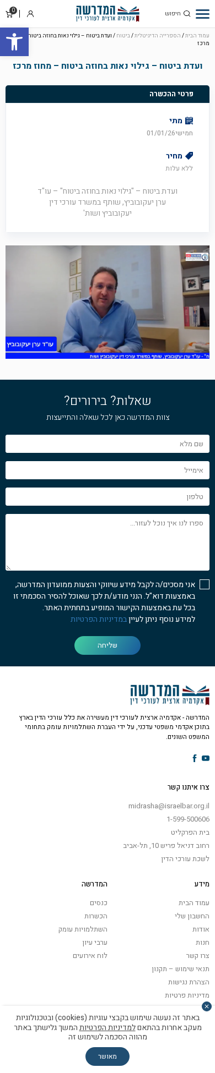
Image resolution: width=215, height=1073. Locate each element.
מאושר (107, 1056)
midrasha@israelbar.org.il (168, 806)
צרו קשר (197, 955)
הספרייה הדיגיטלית (158, 36)
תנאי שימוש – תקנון (180, 968)
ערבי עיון (95, 942)
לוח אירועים (90, 955)
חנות (202, 942)
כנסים (99, 902)
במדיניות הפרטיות (99, 619)
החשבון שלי (192, 916)
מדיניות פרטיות (187, 995)
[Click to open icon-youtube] (205, 759)
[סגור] (207, 1006)
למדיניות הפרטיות (107, 1027)
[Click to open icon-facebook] (195, 759)
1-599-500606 (187, 819)
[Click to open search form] (187, 13)
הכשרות (96, 916)
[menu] (202, 14)
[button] (14, 42)
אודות (200, 929)
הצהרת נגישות (188, 982)
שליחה (107, 645)
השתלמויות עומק (83, 929)
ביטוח (123, 36)
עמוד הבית (197, 36)
